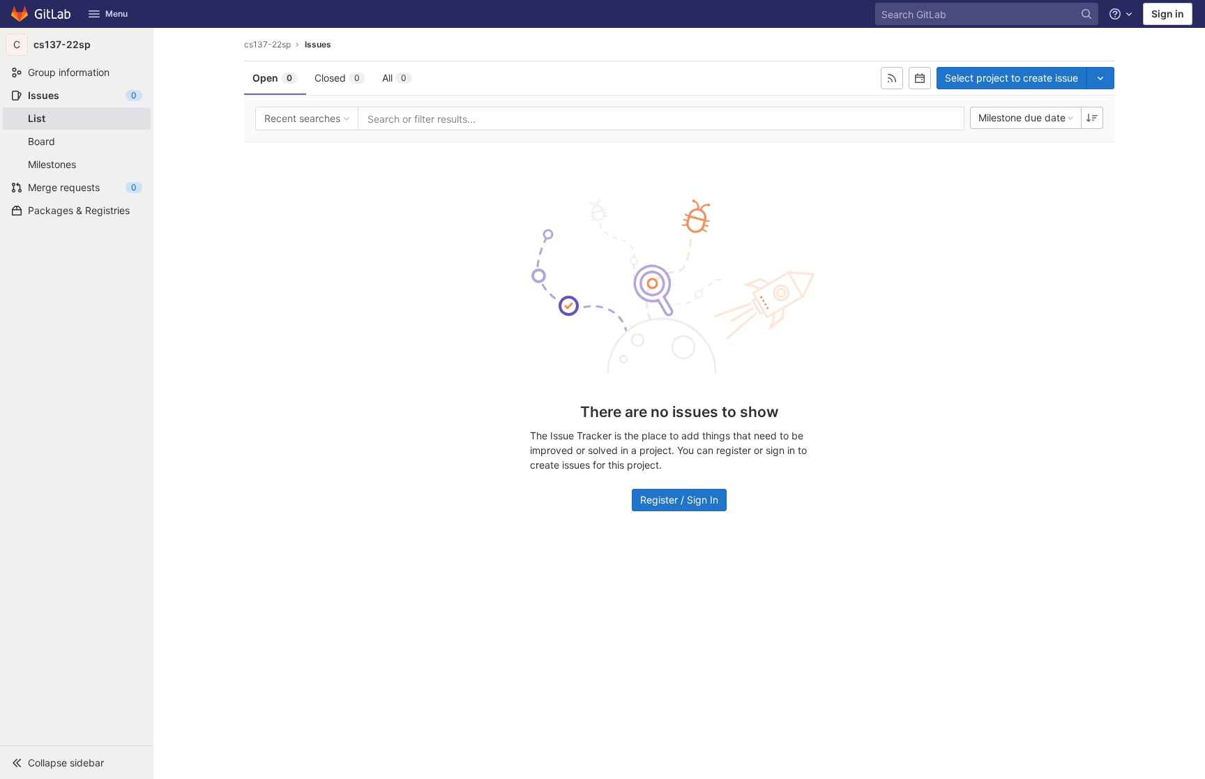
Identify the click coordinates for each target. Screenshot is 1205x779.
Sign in (1167, 14)
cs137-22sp (267, 44)
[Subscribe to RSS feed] (892, 78)
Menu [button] (116, 13)
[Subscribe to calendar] (920, 78)
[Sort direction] (1092, 118)
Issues (318, 44)
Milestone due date (1022, 117)
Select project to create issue (1011, 78)
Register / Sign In (679, 500)
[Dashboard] (41, 13)
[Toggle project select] (1100, 78)
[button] (76, 762)
